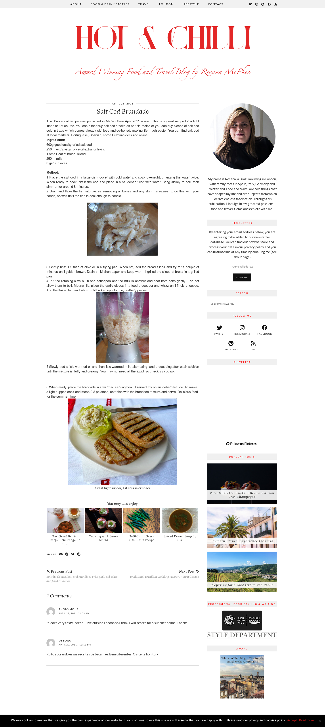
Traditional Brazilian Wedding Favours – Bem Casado (164, 574)
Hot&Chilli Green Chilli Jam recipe (142, 538)
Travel (144, 4)
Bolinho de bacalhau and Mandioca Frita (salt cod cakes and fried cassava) (82, 576)
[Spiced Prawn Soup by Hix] (180, 520)
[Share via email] (61, 554)
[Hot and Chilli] (162, 51)
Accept (292, 720)
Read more (306, 720)
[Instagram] (256, 4)
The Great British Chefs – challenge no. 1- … (65, 540)
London (166, 4)
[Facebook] (269, 4)
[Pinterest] (263, 4)
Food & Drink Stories (110, 4)
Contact (216, 4)
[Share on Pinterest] (79, 554)
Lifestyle (190, 4)
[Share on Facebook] (67, 554)
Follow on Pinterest (243, 444)
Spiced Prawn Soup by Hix (180, 538)
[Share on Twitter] (73, 554)
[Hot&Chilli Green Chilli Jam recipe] (141, 520)
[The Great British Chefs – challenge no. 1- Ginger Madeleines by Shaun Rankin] (65, 520)
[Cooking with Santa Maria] (103, 520)
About (76, 4)
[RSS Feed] (275, 4)
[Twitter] (250, 4)
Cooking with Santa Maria (103, 538)
